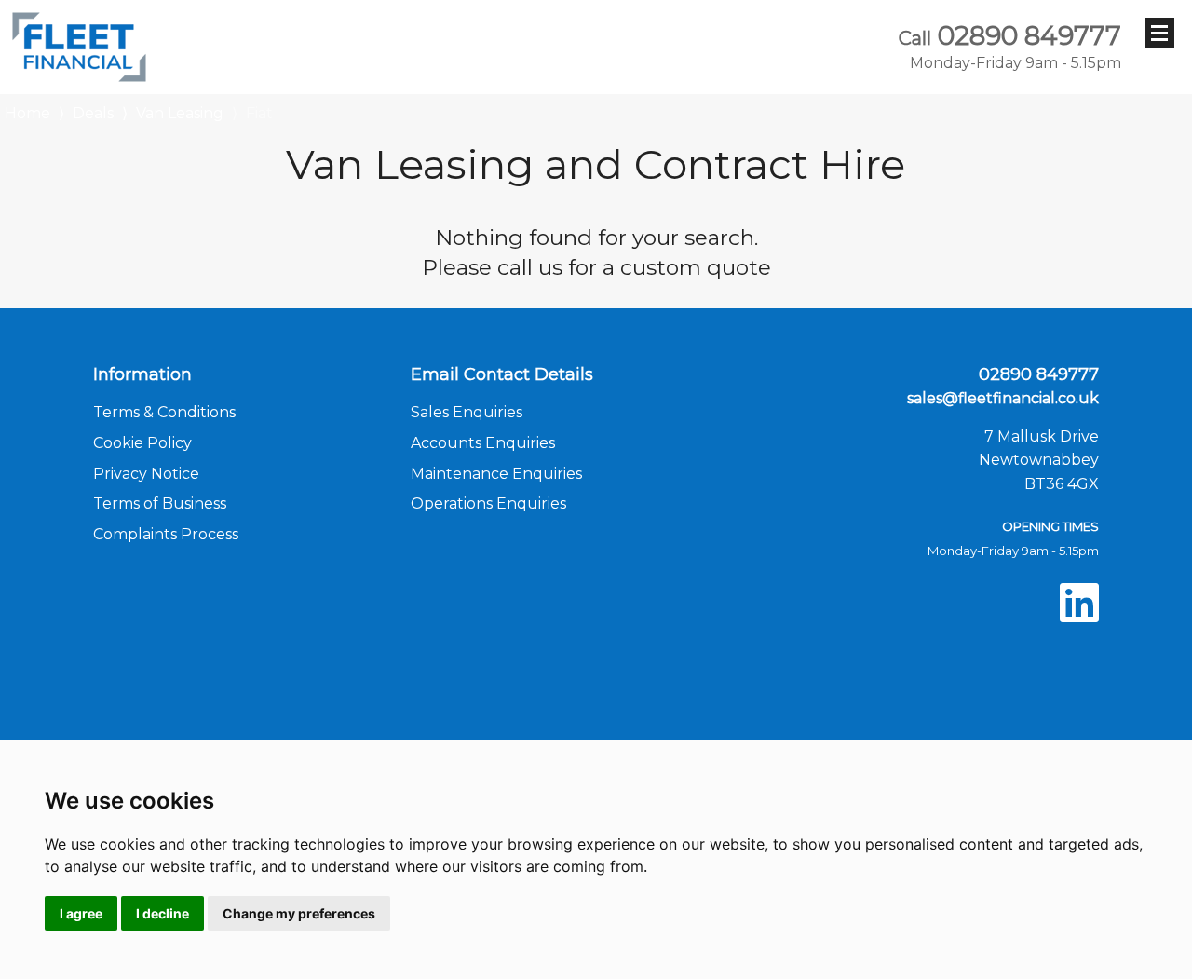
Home (27, 111)
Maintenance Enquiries (496, 474)
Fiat (259, 113)
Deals (93, 113)
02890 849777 (1010, 46)
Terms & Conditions (164, 412)
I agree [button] (81, 913)
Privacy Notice (146, 474)
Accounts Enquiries (483, 443)
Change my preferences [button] (299, 913)
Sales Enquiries (466, 412)
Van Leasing (180, 113)
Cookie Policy (142, 443)
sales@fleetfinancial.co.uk (1003, 398)
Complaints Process (165, 534)
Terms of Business (159, 503)
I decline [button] (162, 913)
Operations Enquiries (488, 503)
